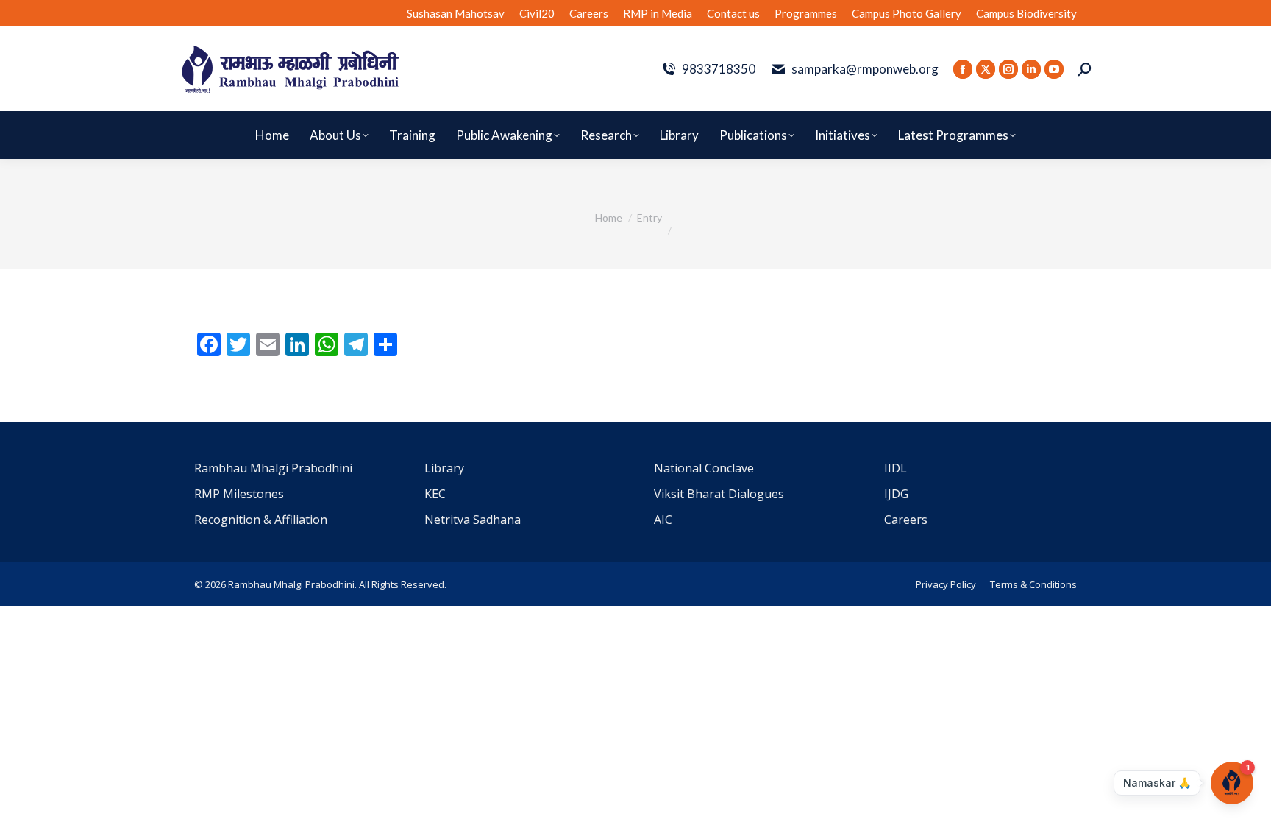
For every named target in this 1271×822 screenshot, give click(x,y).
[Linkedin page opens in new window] (1031, 69)
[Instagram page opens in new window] (1008, 69)
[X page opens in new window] (985, 69)
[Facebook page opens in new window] (962, 69)
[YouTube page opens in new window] (1054, 69)
